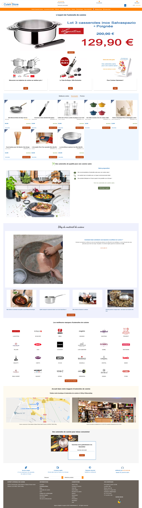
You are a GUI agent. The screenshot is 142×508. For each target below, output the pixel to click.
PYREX (126, 376)
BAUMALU (82, 363)
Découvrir (71, 52)
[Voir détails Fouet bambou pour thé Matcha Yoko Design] (17, 138)
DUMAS (104, 376)
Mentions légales (44, 495)
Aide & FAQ (75, 484)
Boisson (73, 9)
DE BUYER (38, 336)
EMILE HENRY (16, 376)
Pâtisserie (57, 9)
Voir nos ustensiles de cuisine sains (104, 183)
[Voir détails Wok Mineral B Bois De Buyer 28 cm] (17, 108)
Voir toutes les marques (71, 380)
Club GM (74, 488)
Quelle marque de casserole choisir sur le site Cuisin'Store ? (53, 309)
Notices (73, 493)
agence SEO (66, 505)
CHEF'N (38, 363)
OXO (38, 349)
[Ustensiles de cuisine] (10, 6)
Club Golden (75, 489)
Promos (82, 96)
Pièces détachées (88, 9)
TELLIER (16, 349)
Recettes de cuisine (76, 491)
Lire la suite (103, 248)
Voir (26, 88)
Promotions (74, 498)
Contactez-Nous (44, 486)
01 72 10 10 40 (61, 1)
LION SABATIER (82, 349)
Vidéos (73, 497)
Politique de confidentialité (46, 493)
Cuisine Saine (107, 9)
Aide (73, 502)
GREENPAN (82, 376)
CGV (41, 491)
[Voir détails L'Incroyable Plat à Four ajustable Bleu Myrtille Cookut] (44, 138)
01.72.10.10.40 (107, 493)
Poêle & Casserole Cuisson (37, 9)
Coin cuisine (68, 9)
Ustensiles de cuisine (45, 489)
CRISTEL (104, 363)
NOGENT (38, 376)
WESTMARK (126, 349)
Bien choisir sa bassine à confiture (80, 309)
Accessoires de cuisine (49, 9)
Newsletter (74, 500)
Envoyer (82, 455)
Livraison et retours (76, 486)
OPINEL (60, 376)
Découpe (62, 9)
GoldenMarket (73, 505)
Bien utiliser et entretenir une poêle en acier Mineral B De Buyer (21, 309)
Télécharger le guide (104, 188)
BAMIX (126, 363)
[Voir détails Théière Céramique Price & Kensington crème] (124, 108)
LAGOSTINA (16, 336)
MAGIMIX (82, 336)
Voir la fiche (7, 127)
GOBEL (104, 349)
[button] (125, 5)
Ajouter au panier (26, 127)
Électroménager (79, 9)
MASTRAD (104, 336)
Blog (41, 488)
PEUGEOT (126, 336)
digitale (60, 505)
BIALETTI (16, 363)
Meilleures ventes (64, 96)
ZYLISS (60, 363)
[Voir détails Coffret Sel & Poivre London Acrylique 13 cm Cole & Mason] (71, 108)
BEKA (60, 336)
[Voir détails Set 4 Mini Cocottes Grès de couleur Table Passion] (97, 108)
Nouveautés (74, 96)
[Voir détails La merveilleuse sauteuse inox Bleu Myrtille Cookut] (71, 138)
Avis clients (42, 497)
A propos (42, 484)
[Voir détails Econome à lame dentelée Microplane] (44, 108)
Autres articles (71, 315)
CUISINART (60, 349)
